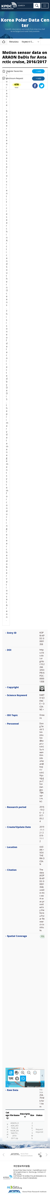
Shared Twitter (41, 85)
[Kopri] (21, 1155)
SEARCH (21, 6)
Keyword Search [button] (29, 42)
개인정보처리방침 (21, 1166)
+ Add (38, 71)
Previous (4, 1155)
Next (46, 1155)
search (37, 5)
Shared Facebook (35, 85)
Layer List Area (42, 1084)
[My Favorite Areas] (7, 1084)
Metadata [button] (13, 42)
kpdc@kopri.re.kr (39, 1170)
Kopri (21, 1155)
